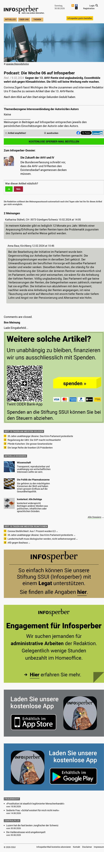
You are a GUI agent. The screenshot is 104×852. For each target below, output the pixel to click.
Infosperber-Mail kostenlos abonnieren (53, 846)
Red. (6, 78)
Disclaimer (87, 846)
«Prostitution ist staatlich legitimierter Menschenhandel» (35, 803)
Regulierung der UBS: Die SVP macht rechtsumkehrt (34, 439)
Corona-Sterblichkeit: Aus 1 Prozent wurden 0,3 (32, 531)
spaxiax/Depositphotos (17, 63)
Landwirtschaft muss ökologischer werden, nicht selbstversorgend (41, 538)
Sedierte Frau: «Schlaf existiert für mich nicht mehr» (32, 810)
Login (91, 5)
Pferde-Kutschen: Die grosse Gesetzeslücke (30, 443)
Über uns (24, 19)
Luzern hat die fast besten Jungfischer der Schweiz (32, 825)
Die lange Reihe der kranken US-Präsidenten (30, 447)
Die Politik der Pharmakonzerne (33, 479)
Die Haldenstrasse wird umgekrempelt (25, 832)
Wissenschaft (24, 462)
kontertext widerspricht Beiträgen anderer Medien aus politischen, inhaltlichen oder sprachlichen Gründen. (32, 507)
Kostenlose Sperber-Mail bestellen (54, 141)
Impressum (99, 846)
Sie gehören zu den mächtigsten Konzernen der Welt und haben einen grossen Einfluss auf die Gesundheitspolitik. (33, 487)
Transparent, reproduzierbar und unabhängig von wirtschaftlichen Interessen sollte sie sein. (33, 469)
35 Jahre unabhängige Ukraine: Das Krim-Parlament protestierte (40, 436)
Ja (9, 189)
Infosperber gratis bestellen (79, 18)
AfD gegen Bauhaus (18, 542)
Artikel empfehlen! (17, 132)
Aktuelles (10, 19)
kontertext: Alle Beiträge (29, 499)
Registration (88, 8)
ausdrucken (52, 132)
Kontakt (76, 846)
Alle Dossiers (94, 517)
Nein (18, 189)
